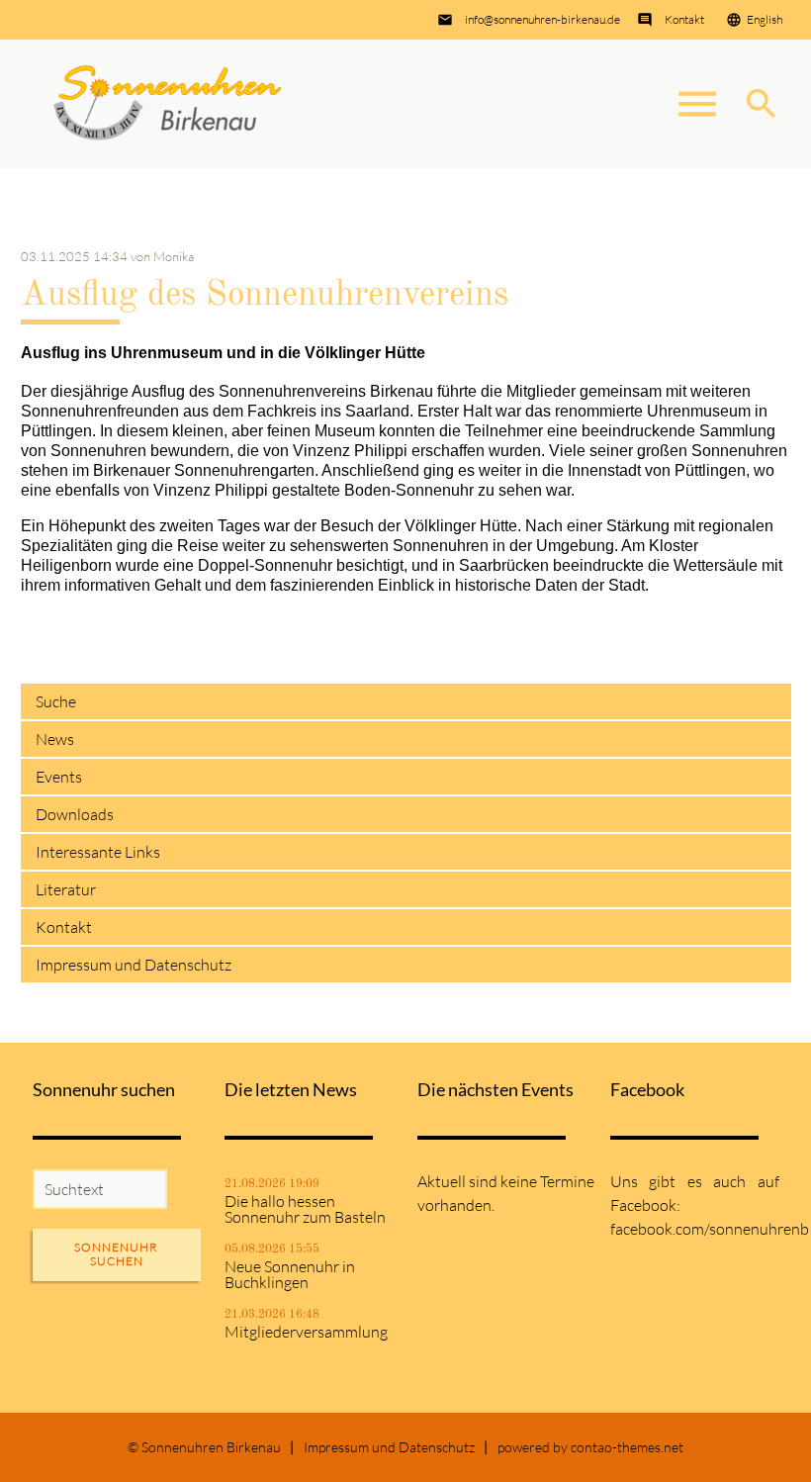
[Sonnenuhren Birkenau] (168, 103)
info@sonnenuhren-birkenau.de (542, 19)
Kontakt (684, 19)
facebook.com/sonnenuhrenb (709, 1229)
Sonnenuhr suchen (116, 1254)
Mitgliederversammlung (306, 1332)
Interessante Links (98, 852)
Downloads (75, 814)
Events (59, 777)
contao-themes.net (627, 1446)
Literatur (66, 889)
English (764, 19)
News (55, 739)
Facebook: (645, 1205)
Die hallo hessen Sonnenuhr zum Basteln (305, 1209)
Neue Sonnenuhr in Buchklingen (290, 1274)
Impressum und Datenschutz (133, 964)
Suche (56, 701)
